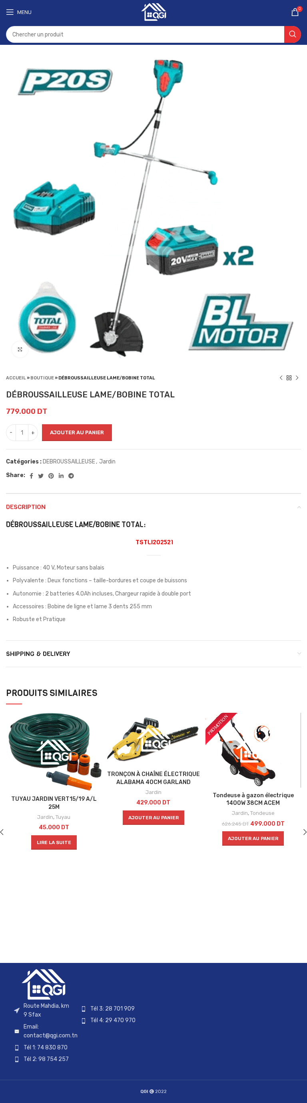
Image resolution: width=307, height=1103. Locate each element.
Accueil (16, 378)
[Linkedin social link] (61, 476)
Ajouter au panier (77, 432)
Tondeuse (262, 813)
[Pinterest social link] (51, 476)
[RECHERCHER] (292, 34)
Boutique (42, 378)
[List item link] (43, 1032)
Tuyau (63, 817)
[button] (153, 817)
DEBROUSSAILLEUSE (69, 461)
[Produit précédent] (281, 378)
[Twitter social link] (41, 476)
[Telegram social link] (71, 476)
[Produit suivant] (297, 378)
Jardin (107, 461)
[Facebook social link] (31, 476)
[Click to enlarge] (20, 349)
